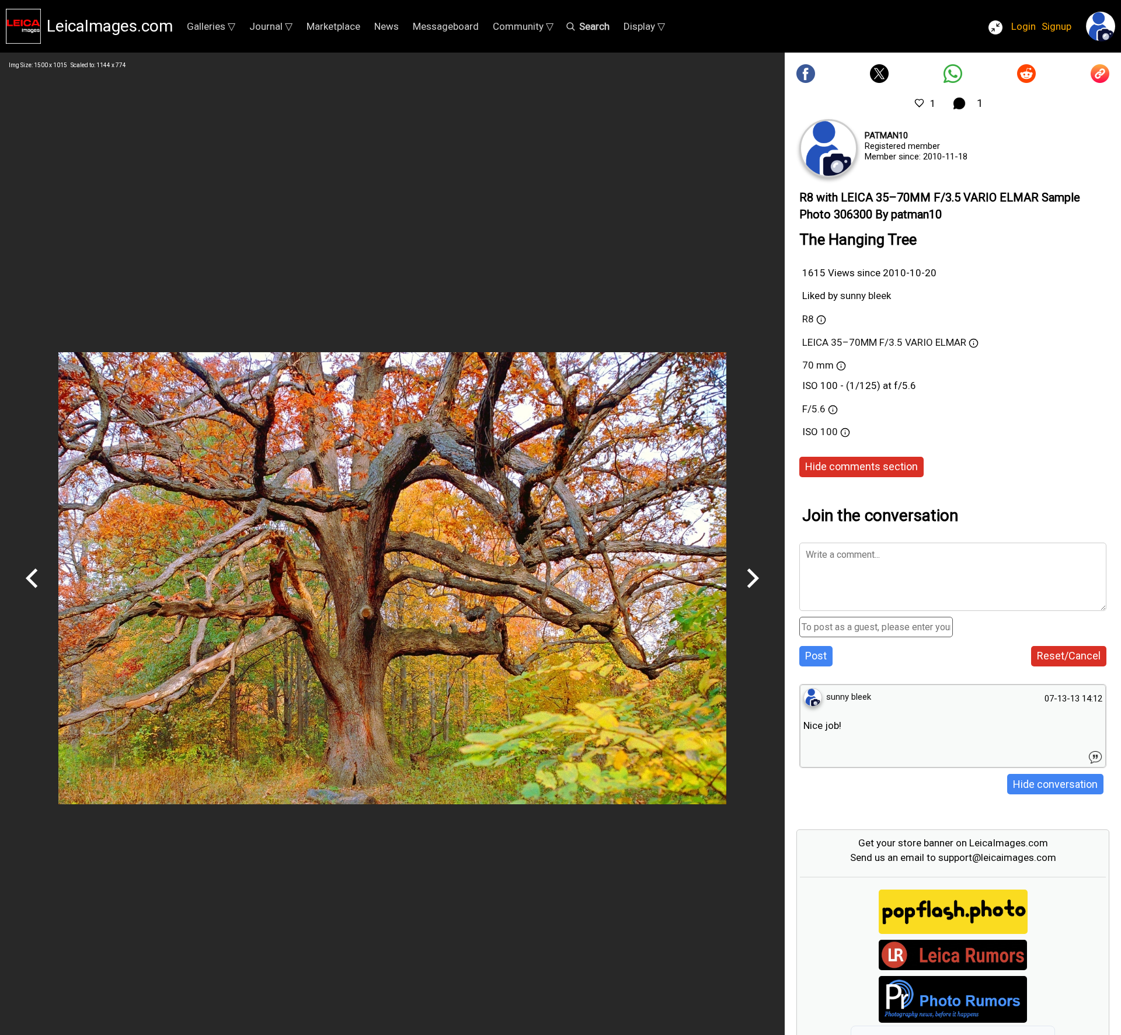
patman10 (886, 135)
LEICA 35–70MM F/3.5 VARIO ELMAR (884, 342)
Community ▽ (523, 26)
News (386, 26)
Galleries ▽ (211, 26)
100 (830, 431)
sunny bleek (865, 295)
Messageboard (446, 26)
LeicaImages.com (110, 26)
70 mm (818, 365)
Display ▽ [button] (644, 26)
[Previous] (32, 592)
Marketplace (333, 26)
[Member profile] (828, 148)
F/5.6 (814, 409)
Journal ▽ (271, 26)
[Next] (752, 592)
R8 (808, 319)
